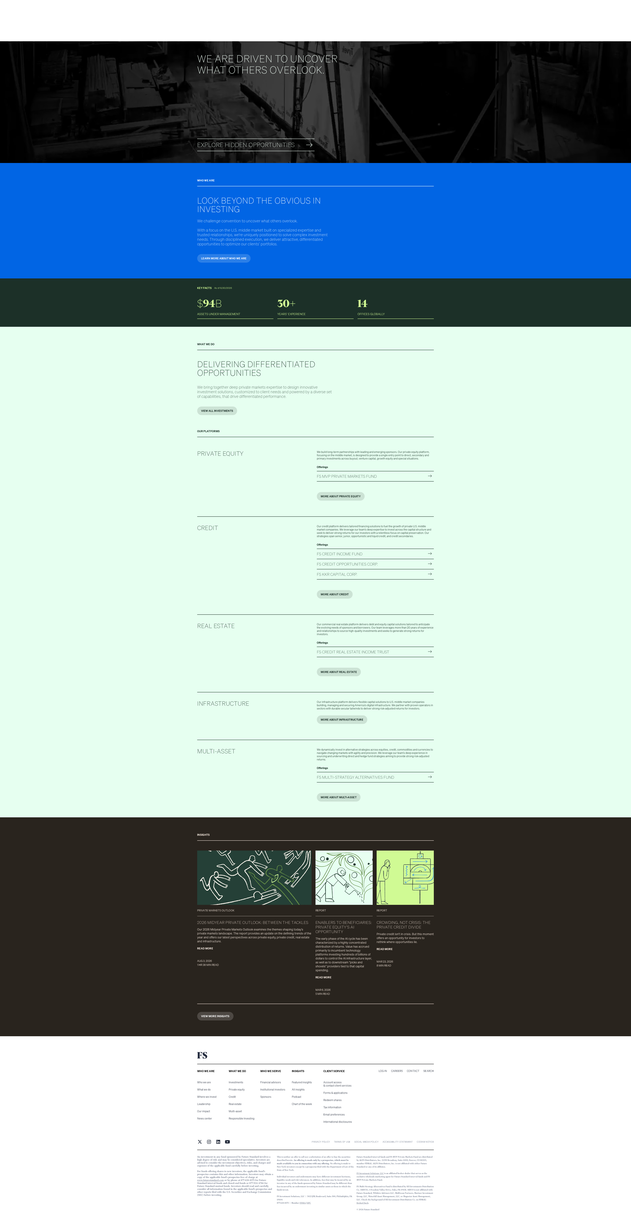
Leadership (203, 1104)
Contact (413, 1070)
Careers (397, 1070)
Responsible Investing (241, 1118)
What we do (204, 1089)
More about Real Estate (339, 672)
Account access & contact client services (337, 1084)
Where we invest (207, 1096)
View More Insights (215, 1016)
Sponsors (265, 1096)
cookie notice (425, 1141)
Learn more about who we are (224, 258)
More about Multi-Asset (339, 797)
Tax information (332, 1107)
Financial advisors (270, 1082)
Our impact (203, 1111)
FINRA (303, 1203)
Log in (383, 1070)
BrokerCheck (362, 1203)
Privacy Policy (321, 1141)
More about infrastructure (342, 719)
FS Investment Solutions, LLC (370, 1173)
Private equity (237, 1089)
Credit (232, 1096)
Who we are (204, 1082)
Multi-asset (235, 1111)
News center (204, 1118)
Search (428, 1070)
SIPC (309, 1203)
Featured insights (302, 1082)
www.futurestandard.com (210, 1180)
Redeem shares (332, 1100)
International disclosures (337, 1121)
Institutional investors (272, 1089)
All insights (298, 1089)
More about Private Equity (341, 496)
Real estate (235, 1104)
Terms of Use (342, 1141)
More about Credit (335, 594)
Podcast (296, 1096)
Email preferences (334, 1114)
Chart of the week (302, 1104)
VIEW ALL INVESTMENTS (217, 411)
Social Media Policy (366, 1141)
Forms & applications (335, 1092)
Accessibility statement (398, 1141)
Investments (236, 1082)
